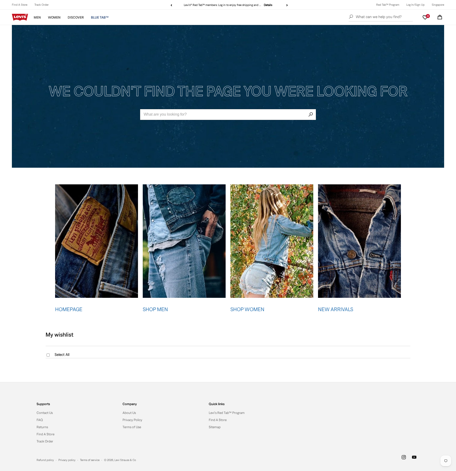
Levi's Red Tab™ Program (227, 413)
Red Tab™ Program (387, 4)
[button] (440, 17)
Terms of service (90, 460)
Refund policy (45, 460)
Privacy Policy (132, 420)
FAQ (40, 420)
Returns (42, 427)
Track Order (41, 4)
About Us (129, 413)
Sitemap (215, 427)
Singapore (438, 4)
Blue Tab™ (100, 17)
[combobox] (228, 114)
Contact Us (45, 413)
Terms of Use (132, 427)
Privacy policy (67, 460)
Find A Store (19, 4)
